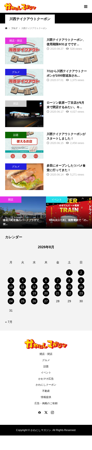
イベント (46, 372)
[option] (23, 212)
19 (34, 293)
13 (46, 287)
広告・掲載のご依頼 (46, 403)
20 (46, 293)
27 (46, 301)
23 (81, 293)
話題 (46, 366)
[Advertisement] (46, 61)
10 (11, 287)
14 (57, 287)
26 (34, 301)
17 (11, 293)
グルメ (46, 360)
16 (81, 287)
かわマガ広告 (46, 378)
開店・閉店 (46, 354)
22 (69, 293)
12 (34, 287)
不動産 (46, 390)
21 (57, 293)
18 (22, 293)
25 (22, 301)
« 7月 (8, 322)
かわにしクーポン (46, 384)
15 (69, 287)
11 (22, 287)
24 (11, 301)
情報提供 (46, 397)
